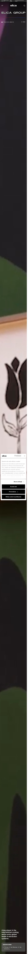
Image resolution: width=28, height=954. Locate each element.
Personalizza (12, 491)
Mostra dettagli (18, 481)
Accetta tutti (13, 486)
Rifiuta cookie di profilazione (13, 496)
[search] (24, 6)
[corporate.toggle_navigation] (2, 5)
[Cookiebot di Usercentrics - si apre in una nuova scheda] (15, 456)
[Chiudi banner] (24, 455)
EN (4, 0)
